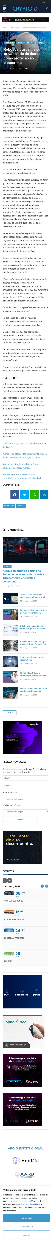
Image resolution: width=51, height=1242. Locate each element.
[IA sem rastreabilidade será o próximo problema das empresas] (10, 693)
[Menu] (4, 8)
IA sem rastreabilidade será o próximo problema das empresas (33, 691)
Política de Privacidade (30, 1204)
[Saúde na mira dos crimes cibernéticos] (10, 661)
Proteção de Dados (36, 43)
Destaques (9, 43)
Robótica (20, 506)
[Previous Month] (42, 886)
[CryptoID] (25, 8)
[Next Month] (46, 886)
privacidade (9, 506)
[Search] (47, 8)
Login (44, 2)
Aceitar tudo (26, 1218)
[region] (25, 1214)
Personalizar (27, 1227)
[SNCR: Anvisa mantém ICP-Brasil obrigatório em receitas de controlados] (10, 630)
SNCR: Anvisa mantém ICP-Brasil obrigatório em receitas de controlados (34, 628)
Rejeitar (26, 1235)
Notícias (21, 43)
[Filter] (9, 880)
